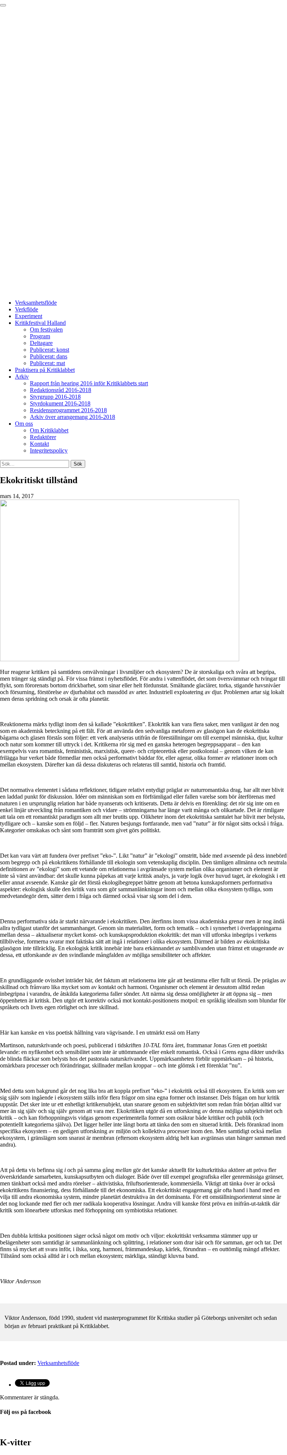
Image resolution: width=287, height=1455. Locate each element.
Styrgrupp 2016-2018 (55, 397)
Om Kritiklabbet (49, 430)
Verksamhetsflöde (36, 302)
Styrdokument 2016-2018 (60, 403)
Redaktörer (43, 437)
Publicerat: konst (49, 349)
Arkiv (22, 376)
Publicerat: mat (47, 363)
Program (40, 336)
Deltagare (41, 343)
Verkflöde (26, 309)
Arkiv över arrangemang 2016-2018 (72, 417)
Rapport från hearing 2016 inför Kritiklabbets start (89, 383)
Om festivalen (46, 329)
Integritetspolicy (49, 450)
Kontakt (39, 444)
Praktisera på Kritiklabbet (45, 370)
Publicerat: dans (48, 356)
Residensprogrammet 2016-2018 (68, 410)
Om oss (24, 423)
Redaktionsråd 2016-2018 (60, 390)
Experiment (28, 316)
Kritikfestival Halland (40, 323)
